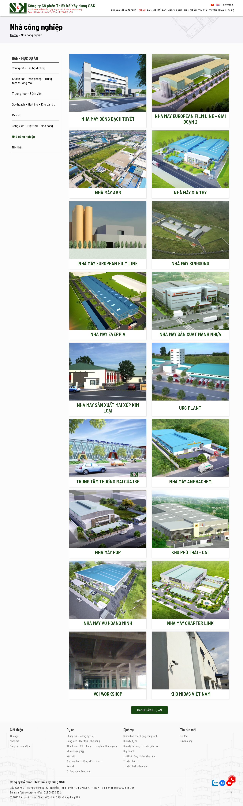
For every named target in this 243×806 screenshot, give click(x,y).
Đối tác (161, 10)
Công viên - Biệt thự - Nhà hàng (83, 741)
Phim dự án (190, 10)
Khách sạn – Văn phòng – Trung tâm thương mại (32, 80)
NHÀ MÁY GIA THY (190, 192)
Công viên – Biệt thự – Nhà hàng (32, 126)
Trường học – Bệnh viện (27, 93)
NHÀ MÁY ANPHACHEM (190, 481)
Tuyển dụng (216, 10)
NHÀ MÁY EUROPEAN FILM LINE (108, 263)
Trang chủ (117, 10)
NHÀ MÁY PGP (108, 552)
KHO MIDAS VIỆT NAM (190, 694)
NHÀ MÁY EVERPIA (107, 334)
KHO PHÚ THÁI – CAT (190, 552)
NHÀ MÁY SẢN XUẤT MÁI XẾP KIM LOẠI (108, 407)
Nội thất (17, 147)
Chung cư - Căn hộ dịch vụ (80, 736)
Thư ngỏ (14, 736)
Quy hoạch (128, 751)
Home (14, 35)
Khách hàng (175, 10)
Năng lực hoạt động (20, 746)
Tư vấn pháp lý (131, 761)
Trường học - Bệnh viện (79, 771)
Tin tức (203, 10)
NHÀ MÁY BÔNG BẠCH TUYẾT (108, 119)
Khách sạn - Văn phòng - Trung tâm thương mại (92, 746)
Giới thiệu (131, 10)
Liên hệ (229, 10)
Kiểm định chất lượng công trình (140, 736)
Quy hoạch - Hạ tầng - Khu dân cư (84, 761)
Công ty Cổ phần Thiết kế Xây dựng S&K (59, 797)
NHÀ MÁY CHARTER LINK (190, 623)
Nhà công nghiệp (23, 136)
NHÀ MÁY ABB (108, 192)
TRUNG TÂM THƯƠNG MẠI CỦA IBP (108, 481)
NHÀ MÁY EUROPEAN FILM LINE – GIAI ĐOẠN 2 (190, 119)
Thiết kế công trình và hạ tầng (139, 756)
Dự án (142, 10)
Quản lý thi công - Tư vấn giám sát (141, 746)
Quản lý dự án (130, 741)
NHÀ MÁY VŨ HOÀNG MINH (108, 623)
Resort (16, 115)
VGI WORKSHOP (108, 694)
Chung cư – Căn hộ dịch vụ (29, 68)
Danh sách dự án (149, 710)
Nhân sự (14, 741)
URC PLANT (190, 408)
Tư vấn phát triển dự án (135, 766)
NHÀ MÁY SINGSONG (190, 263)
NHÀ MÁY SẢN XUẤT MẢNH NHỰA (190, 334)
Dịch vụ (151, 10)
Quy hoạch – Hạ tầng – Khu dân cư (33, 104)
